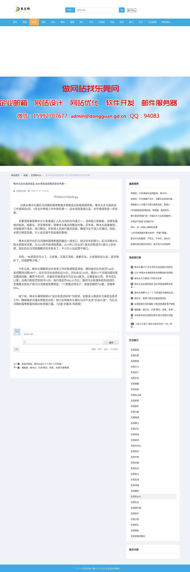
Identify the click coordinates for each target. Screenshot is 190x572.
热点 (53, 22)
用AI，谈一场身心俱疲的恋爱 (144, 227)
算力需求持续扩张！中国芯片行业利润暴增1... (152, 215)
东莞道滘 (135, 440)
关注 (141, 22)
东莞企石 (135, 428)
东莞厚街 (135, 400)
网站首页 (15, 175)
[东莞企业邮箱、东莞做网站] (95, 121)
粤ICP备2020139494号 (98, 568)
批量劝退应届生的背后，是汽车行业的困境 (150, 244)
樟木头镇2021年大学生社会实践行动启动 (152, 267)
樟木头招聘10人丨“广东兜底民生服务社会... (153, 292)
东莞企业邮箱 (113, 568)
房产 (82, 22)
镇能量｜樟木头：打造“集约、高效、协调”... (153, 309)
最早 (100, 349)
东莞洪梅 (135, 485)
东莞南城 (135, 349)
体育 (15, 28)
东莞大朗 (135, 411)
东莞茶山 (135, 473)
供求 (122, 22)
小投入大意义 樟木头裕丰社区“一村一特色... (151, 325)
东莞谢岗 (135, 530)
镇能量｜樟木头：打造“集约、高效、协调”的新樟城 (45, 367)
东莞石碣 (135, 462)
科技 (112, 22)
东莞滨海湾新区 (138, 536)
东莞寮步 (135, 406)
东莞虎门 (135, 372)
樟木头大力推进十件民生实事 (147, 278)
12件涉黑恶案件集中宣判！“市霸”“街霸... (149, 232)
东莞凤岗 (135, 389)
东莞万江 (135, 366)
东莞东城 (135, 355)
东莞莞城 (135, 361)
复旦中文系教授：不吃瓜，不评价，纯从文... (151, 238)
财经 (44, 22)
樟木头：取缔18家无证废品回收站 (149, 298)
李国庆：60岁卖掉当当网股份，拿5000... (150, 193)
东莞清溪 (135, 434)
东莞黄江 (135, 423)
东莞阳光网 (21, 191)
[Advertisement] (95, 54)
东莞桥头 (135, 524)
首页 (15, 22)
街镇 (34, 22)
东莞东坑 (135, 468)
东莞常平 (135, 513)
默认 (94, 349)
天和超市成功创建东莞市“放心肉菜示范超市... (152, 317)
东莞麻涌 (135, 417)
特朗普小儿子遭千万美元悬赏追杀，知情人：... (152, 204)
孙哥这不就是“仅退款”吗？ (143, 221)
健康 (72, 22)
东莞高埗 (135, 451)
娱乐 (131, 22)
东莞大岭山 (136, 445)
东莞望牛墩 (136, 507)
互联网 (102, 22)
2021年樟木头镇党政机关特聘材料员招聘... (153, 272)
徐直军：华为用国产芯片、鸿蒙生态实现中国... (152, 198)
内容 (69, 9)
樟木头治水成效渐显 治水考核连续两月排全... (151, 285)
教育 (63, 22)
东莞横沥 (135, 490)
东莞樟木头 (36, 175)
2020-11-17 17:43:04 (40, 191)
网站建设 (166, 22)
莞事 (25, 22)
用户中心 (132, 10)
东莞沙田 (135, 519)
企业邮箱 (152, 22)
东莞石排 (135, 479)
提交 (111, 342)
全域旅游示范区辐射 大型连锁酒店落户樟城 (153, 303)
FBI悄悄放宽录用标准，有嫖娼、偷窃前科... (151, 210)
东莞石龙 (135, 502)
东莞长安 (135, 378)
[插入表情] (24, 342)
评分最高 (114, 349)
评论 (91, 22)
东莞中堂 (135, 457)
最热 (106, 349)
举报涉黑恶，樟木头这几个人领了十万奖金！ (42, 363)
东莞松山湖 (136, 394)
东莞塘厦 (135, 383)
